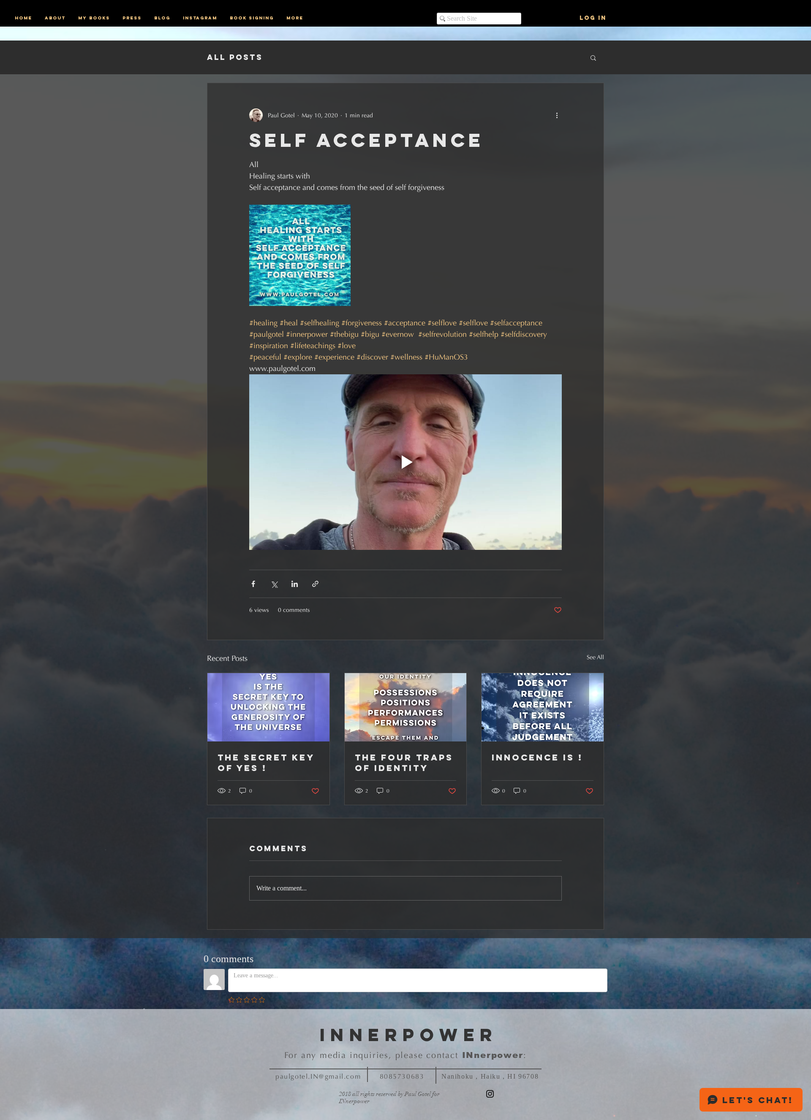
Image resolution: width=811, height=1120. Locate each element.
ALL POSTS (235, 57)
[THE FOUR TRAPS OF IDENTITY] (406, 707)
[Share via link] (315, 584)
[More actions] (557, 115)
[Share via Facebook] (253, 584)
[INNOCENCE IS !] (543, 707)
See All (595, 657)
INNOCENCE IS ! (537, 757)
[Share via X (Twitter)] (274, 584)
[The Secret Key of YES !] (268, 707)
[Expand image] (300, 255)
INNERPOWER (409, 1035)
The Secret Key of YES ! (266, 762)
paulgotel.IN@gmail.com (318, 1076)
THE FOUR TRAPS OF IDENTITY (404, 762)
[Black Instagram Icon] (490, 1094)
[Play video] (405, 462)
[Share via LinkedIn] (295, 584)
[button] (593, 57)
